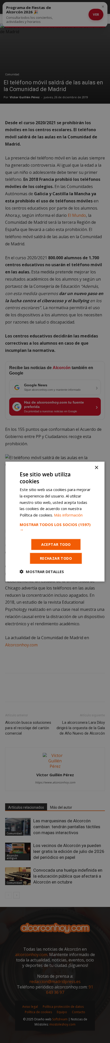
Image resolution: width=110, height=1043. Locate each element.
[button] (55, 526)
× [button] (96, 467)
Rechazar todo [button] (56, 558)
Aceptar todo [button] (56, 544)
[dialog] (55, 521)
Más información (68, 515)
